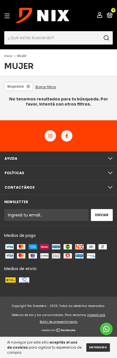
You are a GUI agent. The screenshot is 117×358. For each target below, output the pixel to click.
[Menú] (8, 15)
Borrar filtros (45, 87)
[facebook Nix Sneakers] (66, 136)
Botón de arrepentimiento (59, 322)
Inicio (8, 56)
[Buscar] (106, 38)
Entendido (98, 347)
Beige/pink (15, 87)
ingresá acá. (96, 315)
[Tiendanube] (58, 331)
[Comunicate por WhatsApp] (106, 329)
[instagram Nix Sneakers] (50, 136)
